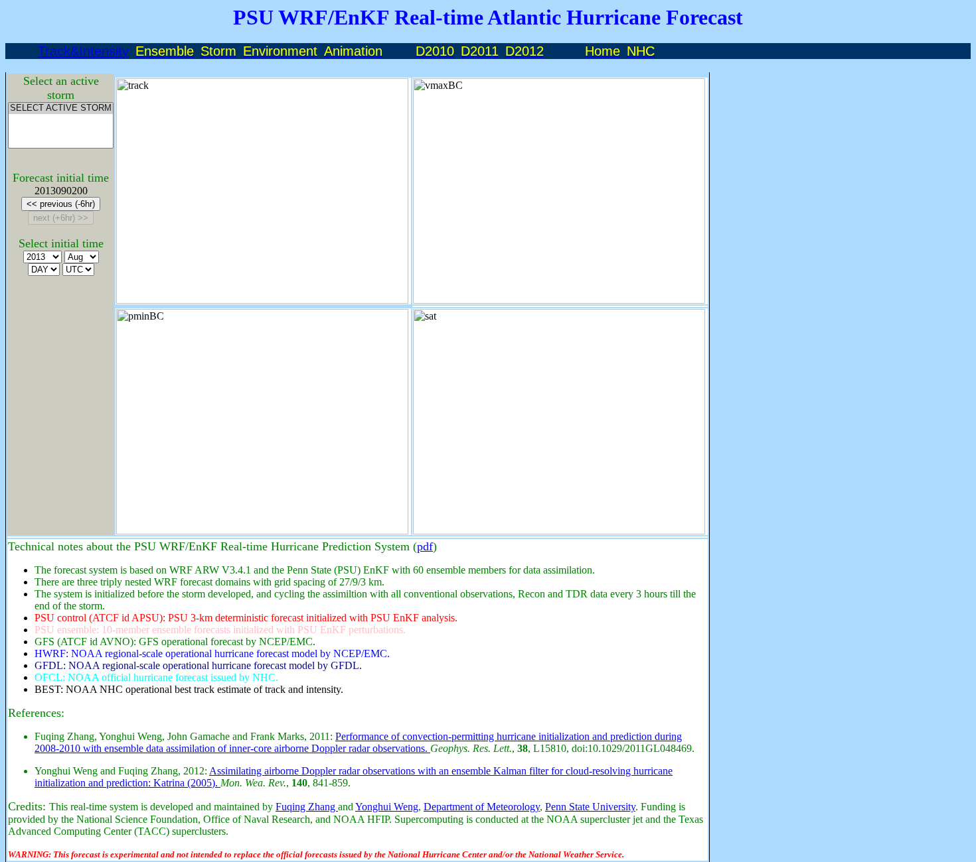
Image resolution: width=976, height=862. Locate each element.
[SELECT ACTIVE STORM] (61, 108)
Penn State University (590, 806)
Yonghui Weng (386, 806)
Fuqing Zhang (307, 806)
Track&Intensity (83, 51)
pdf (425, 546)
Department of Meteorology (482, 806)
